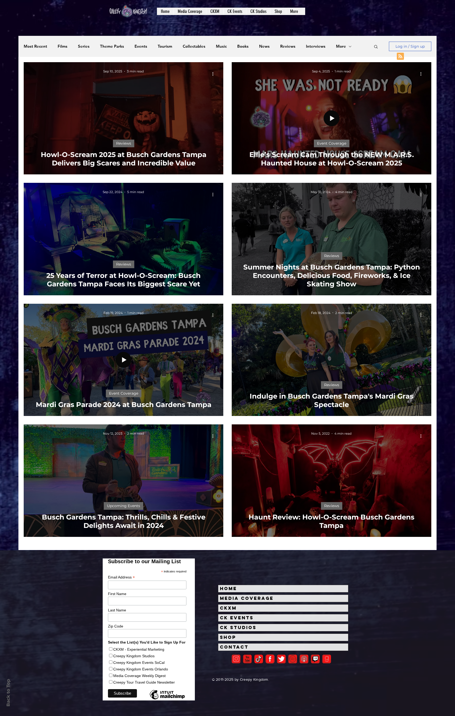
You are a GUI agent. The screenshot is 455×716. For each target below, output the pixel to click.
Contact (234, 647)
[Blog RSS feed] (400, 56)
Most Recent (35, 46)
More (341, 46)
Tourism (165, 46)
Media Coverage (247, 598)
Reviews (287, 46)
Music (221, 46)
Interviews (315, 46)
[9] (326, 659)
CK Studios (238, 627)
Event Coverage (331, 143)
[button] (190, 11)
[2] (236, 659)
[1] (258, 659)
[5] (247, 659)
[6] (292, 659)
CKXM (228, 608)
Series (84, 46)
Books (243, 46)
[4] (281, 659)
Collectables (194, 46)
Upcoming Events (123, 505)
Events (141, 46)
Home (228, 588)
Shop (228, 637)
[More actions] (214, 74)
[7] (304, 659)
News (264, 46)
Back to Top (8, 693)
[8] (315, 659)
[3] (270, 659)
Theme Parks (112, 46)
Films (62, 46)
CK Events (237, 618)
